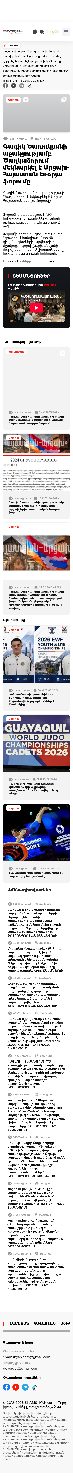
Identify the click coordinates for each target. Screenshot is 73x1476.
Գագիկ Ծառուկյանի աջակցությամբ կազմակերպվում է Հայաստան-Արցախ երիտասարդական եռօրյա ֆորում (36, 507)
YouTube (50, 284)
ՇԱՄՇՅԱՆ (19, 1324)
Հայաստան (16, 351)
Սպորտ (13, 99)
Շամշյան (45, 904)
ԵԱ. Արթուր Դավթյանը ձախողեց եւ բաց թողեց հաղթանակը (35, 874)
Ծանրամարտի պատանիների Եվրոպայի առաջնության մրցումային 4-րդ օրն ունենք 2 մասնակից (31, 699)
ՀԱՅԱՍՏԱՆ (45, 1324)
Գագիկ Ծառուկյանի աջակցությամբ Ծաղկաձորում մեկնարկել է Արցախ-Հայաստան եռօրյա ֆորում (36, 420)
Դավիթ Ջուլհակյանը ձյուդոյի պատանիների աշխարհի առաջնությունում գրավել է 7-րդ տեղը (33, 788)
